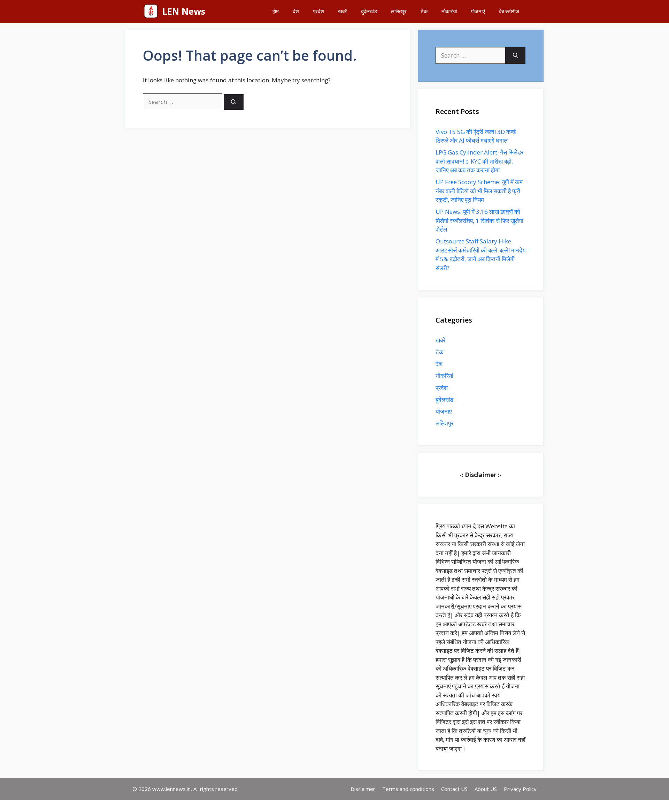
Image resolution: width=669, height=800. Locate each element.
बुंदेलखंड (369, 11)
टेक (424, 11)
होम (275, 11)
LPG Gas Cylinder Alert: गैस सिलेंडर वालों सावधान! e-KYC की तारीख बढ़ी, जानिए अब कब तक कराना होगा (479, 161)
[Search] (234, 102)
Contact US (454, 788)
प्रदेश (318, 11)
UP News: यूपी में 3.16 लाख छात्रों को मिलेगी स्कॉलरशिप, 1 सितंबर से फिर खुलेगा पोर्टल (479, 220)
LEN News (183, 11)
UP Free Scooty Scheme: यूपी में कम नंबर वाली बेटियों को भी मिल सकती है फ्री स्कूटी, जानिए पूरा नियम (479, 191)
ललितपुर (399, 11)
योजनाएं (478, 11)
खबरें (342, 11)
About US (486, 788)
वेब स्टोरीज (509, 11)
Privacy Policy (520, 788)
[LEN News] (151, 11)
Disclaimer (363, 788)
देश (296, 11)
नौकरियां (449, 11)
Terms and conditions (408, 788)
